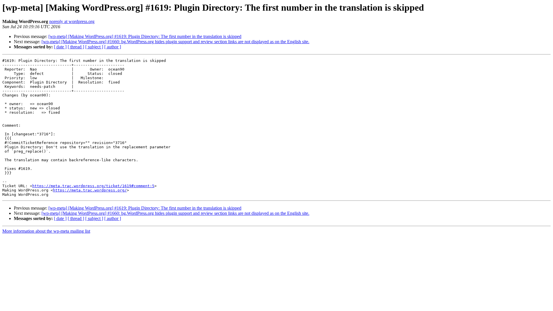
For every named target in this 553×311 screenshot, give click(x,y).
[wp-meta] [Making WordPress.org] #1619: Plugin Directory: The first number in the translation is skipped (144, 36)
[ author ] (112, 46)
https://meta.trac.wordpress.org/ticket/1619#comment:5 (93, 186)
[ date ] (60, 46)
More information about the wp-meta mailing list (46, 231)
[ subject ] (94, 46)
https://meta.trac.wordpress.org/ (90, 190)
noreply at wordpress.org (71, 21)
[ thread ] (76, 46)
